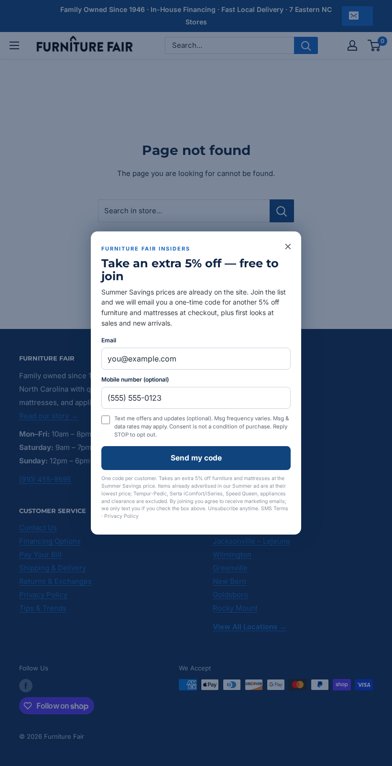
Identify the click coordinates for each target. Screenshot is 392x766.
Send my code (196, 457)
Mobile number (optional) (135, 379)
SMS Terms (274, 508)
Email (108, 340)
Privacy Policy (121, 516)
